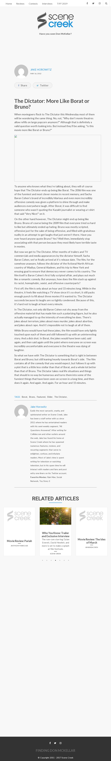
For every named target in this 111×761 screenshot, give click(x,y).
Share (23, 85)
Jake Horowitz (41, 69)
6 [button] (64, 560)
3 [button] (51, 560)
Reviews (20, 3)
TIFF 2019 (62, 3)
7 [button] (68, 560)
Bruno (32, 396)
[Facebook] (87, 3)
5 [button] (59, 560)
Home (9, 3)
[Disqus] (55, 599)
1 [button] (42, 560)
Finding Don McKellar (55, 750)
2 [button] (46, 560)
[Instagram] (100, 3)
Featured (41, 396)
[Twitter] (93, 3)
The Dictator (60, 396)
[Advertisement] (56, 47)
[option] (19, 532)
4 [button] (55, 560)
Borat (24, 396)
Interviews (47, 3)
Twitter (44, 85)
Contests (33, 3)
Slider (49, 396)
